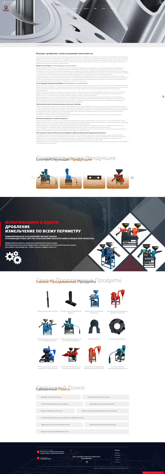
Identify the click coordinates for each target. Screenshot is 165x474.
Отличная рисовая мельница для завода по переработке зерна (62, 418)
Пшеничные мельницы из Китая (99, 397)
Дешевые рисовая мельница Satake (102, 404)
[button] (132, 177)
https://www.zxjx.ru (55, 140)
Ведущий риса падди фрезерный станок (55, 431)
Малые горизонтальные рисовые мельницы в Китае (99, 411)
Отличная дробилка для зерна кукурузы (54, 404)
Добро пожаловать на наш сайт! (10, 2)
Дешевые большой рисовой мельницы (103, 424)
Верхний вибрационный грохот (52, 411)
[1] (6, 8)
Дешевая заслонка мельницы (51, 397)
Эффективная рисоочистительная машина (55, 424)
